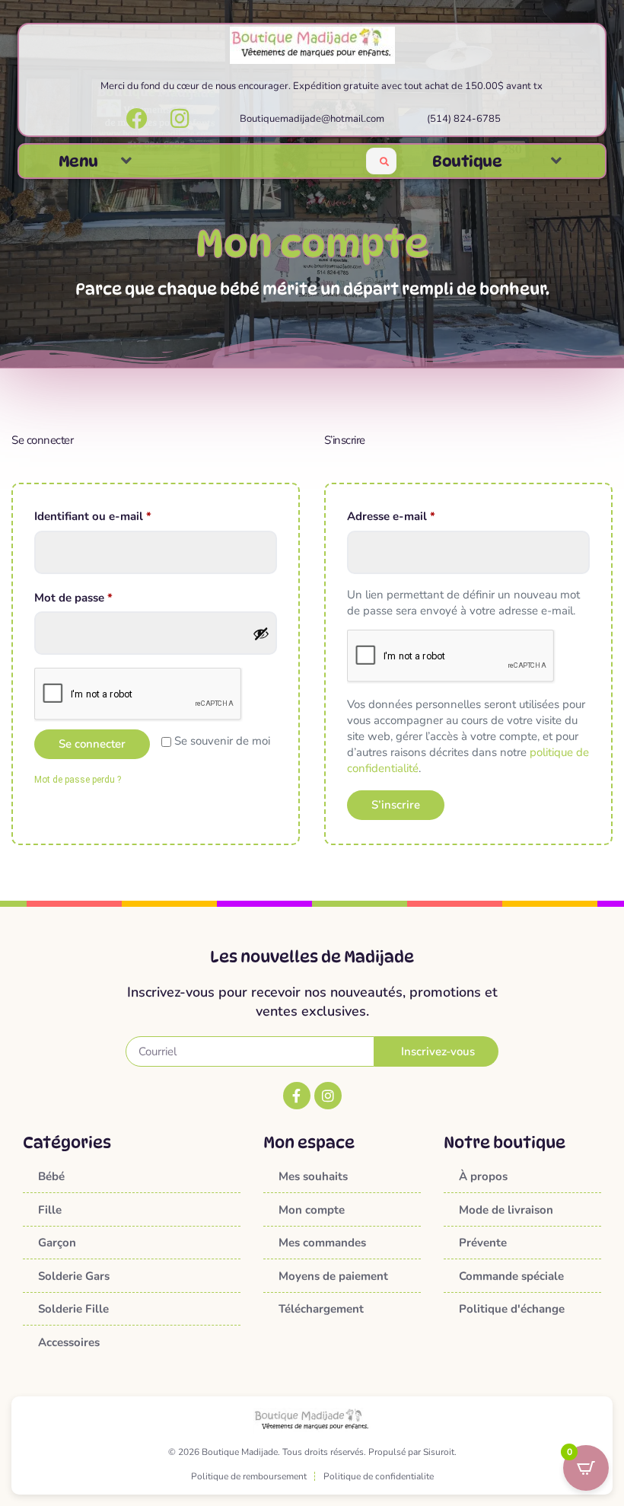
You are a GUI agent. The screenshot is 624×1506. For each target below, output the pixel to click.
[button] (126, 161)
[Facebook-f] (296, 1095)
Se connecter (92, 743)
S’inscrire (395, 804)
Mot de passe (103, 597)
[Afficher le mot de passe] (261, 633)
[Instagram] (328, 1095)
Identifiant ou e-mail (123, 516)
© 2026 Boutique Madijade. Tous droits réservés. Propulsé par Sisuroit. (312, 1452)
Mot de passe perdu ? (77, 779)
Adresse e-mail (421, 516)
